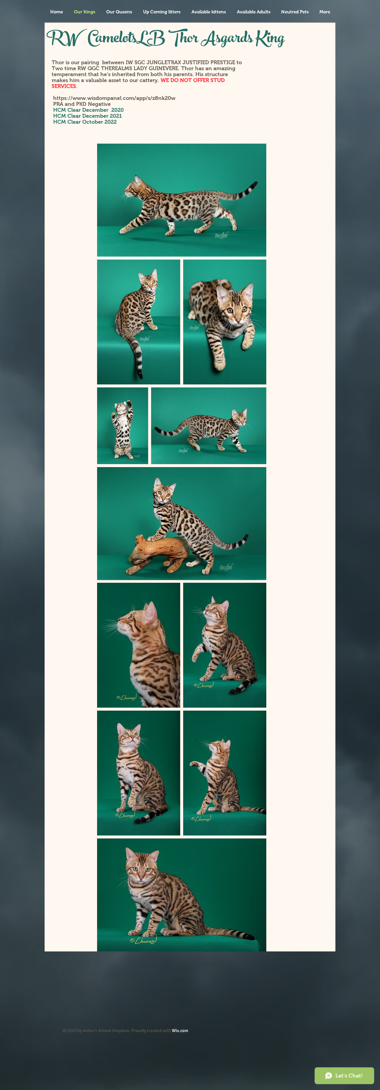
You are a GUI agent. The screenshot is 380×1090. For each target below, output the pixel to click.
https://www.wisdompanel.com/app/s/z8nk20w (114, 98)
